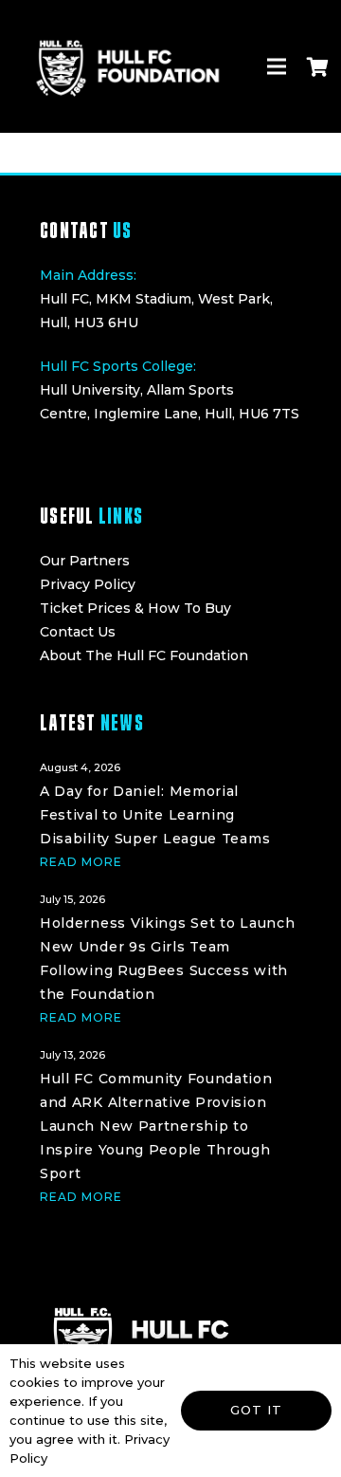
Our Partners (85, 560)
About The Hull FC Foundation (144, 655)
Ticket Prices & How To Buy (135, 608)
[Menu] (276, 66)
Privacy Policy (87, 584)
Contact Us (78, 631)
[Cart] (317, 66)
